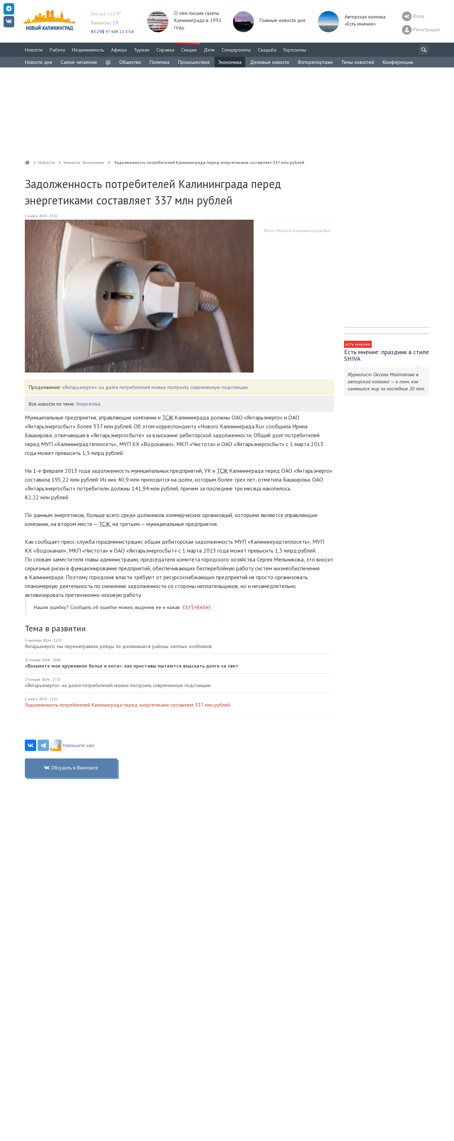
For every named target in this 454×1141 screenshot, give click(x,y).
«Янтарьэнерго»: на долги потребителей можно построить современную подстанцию (155, 387)
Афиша (119, 49)
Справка (165, 49)
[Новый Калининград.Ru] (27, 162)
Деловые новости (269, 62)
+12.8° (106, 13)
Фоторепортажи (315, 62)
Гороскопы (294, 49)
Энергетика (88, 404)
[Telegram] (43, 745)
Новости (34, 49)
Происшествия (194, 62)
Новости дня (38, 62)
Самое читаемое (79, 62)
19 (104, 23)
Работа (57, 49)
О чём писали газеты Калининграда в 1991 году (197, 20)
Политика (160, 62)
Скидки (188, 49)
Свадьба (267, 49)
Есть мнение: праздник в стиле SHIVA (386, 355)
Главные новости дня (282, 20)
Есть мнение (357, 344)
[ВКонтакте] (30, 745)
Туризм (141, 49)
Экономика (230, 62)
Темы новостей (357, 62)
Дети (209, 49)
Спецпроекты (236, 49)
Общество (130, 62)
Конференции (398, 62)
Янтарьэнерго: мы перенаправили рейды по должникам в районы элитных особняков (118, 646)
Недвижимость (88, 49)
